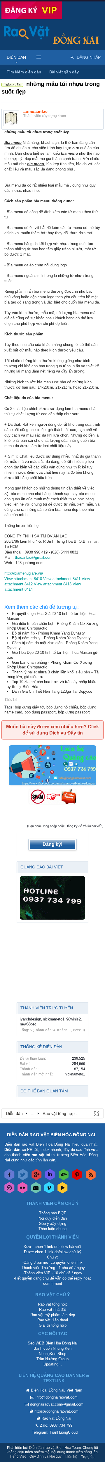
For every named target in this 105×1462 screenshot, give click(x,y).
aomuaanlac (35, 111)
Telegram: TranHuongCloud (55, 1432)
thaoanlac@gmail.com (33, 557)
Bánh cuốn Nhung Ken (52, 1348)
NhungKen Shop (52, 1353)
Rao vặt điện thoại (52, 1320)
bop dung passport (40, 712)
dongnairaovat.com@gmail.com (56, 1404)
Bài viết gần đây (64, 72)
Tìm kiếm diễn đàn (24, 72)
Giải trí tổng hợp (52, 1325)
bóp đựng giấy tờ (29, 707)
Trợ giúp (87, 1457)
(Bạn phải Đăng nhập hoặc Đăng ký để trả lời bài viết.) (65, 826)
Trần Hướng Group (52, 1359)
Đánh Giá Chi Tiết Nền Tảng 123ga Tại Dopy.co (52, 691)
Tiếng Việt (18, 1456)
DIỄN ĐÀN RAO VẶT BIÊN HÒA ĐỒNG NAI (51, 1134)
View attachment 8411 (61, 579)
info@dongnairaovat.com (57, 1397)
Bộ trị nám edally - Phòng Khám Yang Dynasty (51, 638)
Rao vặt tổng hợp (52, 1304)
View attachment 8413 (52, 584)
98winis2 (73, 1019)
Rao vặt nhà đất (52, 1309)
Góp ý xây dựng (52, 1223)
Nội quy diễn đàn (52, 1218)
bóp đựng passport (74, 712)
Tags (8, 707)
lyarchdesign (30, 1019)
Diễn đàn (16, 57)
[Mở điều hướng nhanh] (96, 1113)
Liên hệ (71, 1457)
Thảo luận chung (52, 1229)
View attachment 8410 (23, 579)
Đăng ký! (52, 844)
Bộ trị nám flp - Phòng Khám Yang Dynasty (48, 633)
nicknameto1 (53, 1019)
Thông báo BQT (52, 1213)
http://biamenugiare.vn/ (23, 573)
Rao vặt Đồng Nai (56, 1418)
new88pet (28, 1024)
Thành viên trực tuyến (46, 1008)
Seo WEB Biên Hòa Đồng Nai (53, 1343)
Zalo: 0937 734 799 (56, 1425)
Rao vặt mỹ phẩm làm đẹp (52, 1315)
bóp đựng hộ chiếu (62, 707)
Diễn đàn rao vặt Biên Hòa (50, 1448)
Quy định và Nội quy (45, 1456)
